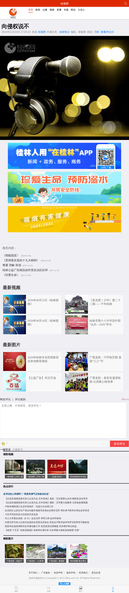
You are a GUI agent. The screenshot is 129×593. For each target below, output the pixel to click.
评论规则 (20, 399)
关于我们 (33, 572)
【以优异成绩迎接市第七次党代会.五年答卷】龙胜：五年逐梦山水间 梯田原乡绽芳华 (46, 498)
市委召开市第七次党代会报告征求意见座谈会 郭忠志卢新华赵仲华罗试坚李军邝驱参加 (47, 522)
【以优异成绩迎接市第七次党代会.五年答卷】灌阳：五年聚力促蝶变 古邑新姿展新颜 (46, 502)
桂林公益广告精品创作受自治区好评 (25, 270)
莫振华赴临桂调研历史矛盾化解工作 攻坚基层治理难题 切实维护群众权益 (41, 526)
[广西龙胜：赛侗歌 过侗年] (56, 556)
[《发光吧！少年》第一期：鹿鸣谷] (35, 472)
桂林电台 (64, 32)
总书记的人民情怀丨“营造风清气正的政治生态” (26, 493)
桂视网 (42, 32)
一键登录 (5, 449)
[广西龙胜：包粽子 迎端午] (14, 556)
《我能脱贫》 (11, 255)
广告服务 (45, 572)
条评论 (126, 399)
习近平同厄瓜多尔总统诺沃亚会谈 (21, 514)
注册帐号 (17, 449)
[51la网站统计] (64, 583)
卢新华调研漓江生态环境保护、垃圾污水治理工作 (29, 506)
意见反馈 (96, 572)
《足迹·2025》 (57, 476)
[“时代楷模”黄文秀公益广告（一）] (78, 556)
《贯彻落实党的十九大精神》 (21, 260)
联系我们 (83, 572)
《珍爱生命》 (11, 275)
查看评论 (106, 32)
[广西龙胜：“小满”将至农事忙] (35, 556)
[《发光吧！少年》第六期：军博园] (14, 472)
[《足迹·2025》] (56, 472)
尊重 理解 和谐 (12, 265)
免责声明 (58, 572)
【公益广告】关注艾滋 (42, 377)
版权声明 (70, 572)
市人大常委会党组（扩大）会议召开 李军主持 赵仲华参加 (33, 518)
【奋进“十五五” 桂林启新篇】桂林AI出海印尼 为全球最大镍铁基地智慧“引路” (42, 530)
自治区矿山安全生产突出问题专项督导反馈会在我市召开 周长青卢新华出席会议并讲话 (47, 510)
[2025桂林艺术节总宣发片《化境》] (78, 472)
